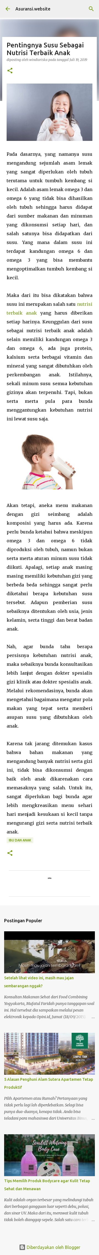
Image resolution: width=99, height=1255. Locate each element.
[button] (10, 71)
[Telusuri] (91, 8)
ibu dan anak (20, 840)
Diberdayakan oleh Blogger (53, 1247)
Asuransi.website (32, 8)
